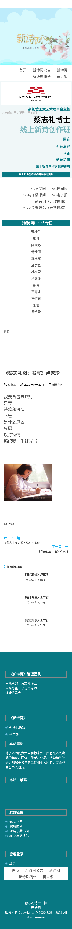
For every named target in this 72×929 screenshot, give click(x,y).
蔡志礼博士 (52, 120)
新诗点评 (63, 146)
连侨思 (36, 265)
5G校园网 (60, 188)
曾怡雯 (36, 312)
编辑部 (12, 384)
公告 (66, 153)
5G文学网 (38, 188)
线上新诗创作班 (45, 130)
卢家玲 (36, 278)
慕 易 (36, 285)
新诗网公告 (42, 70)
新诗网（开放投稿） (51, 201)
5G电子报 (60, 195)
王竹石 (36, 298)
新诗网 (62, 70)
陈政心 (36, 245)
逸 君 (36, 305)
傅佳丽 (36, 252)
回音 (66, 139)
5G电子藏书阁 (34, 195)
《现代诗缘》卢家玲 (36, 574)
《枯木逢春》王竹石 (36, 597)
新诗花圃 (63, 160)
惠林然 (36, 258)
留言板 (62, 76)
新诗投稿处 (42, 76)
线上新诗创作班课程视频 (53, 166)
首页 (23, 70)
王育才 (36, 292)
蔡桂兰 (36, 232)
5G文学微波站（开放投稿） (45, 207)
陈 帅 (36, 238)
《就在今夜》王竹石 (36, 620)
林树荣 (36, 272)
